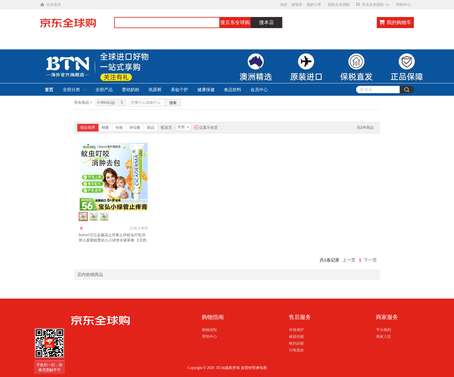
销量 (105, 127)
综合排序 (87, 127)
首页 (49, 89)
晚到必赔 (296, 343)
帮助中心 (403, 4)
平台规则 (383, 330)
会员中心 (259, 89)
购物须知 (209, 330)
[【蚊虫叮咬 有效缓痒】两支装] (93, 216)
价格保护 (296, 330)
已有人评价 (139, 228)
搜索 (173, 103)
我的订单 (313, 4)
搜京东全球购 (235, 22)
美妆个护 (179, 89)
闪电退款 (296, 350)
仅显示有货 (208, 127)
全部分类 (71, 89)
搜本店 (266, 22)
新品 (150, 127)
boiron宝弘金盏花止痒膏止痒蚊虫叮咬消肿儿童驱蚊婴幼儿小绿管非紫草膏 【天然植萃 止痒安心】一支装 (112, 240)
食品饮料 (232, 89)
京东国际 (77, 26)
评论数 (135, 127)
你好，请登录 (291, 4)
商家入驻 (383, 336)
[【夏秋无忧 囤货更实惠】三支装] (104, 216)
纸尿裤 (155, 89)
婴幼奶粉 (130, 89)
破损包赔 (296, 336)
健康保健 (206, 89)
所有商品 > (83, 102)
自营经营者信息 (254, 368)
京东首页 (53, 4)
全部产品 (104, 89)
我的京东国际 (339, 4)
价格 (119, 127)
